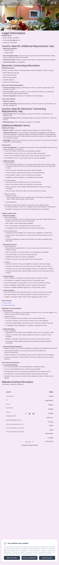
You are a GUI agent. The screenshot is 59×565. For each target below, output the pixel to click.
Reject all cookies (12, 558)
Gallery (50, 405)
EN (27, 442)
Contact (50, 409)
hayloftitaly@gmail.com (14, 420)
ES (30, 442)
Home (51, 396)
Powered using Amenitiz (29, 445)
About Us (50, 417)
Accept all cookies (47, 558)
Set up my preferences (29, 558)
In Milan (50, 413)
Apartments (49, 400)
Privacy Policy (7, 303)
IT (32, 442)
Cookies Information (9, 305)
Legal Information (49, 431)
